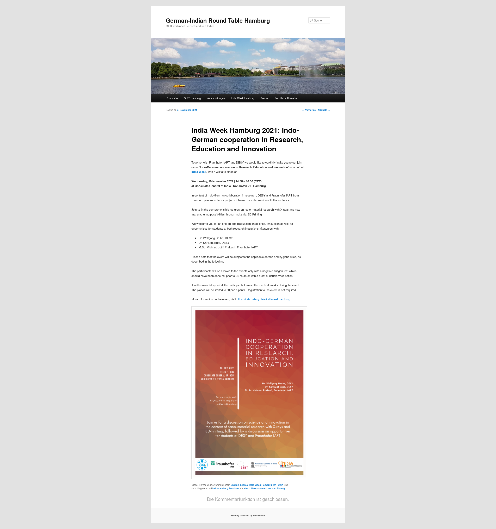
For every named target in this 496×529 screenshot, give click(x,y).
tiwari (247, 488)
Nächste (324, 110)
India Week (198, 172)
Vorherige (309, 110)
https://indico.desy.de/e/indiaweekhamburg (263, 299)
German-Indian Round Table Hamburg (218, 20)
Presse (264, 98)
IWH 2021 (278, 485)
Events (244, 485)
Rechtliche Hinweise (286, 98)
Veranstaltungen (216, 98)
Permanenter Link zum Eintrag (268, 488)
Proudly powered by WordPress (248, 515)
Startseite (172, 98)
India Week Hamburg (242, 98)
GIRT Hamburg (192, 98)
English (235, 485)
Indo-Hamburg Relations (225, 488)
